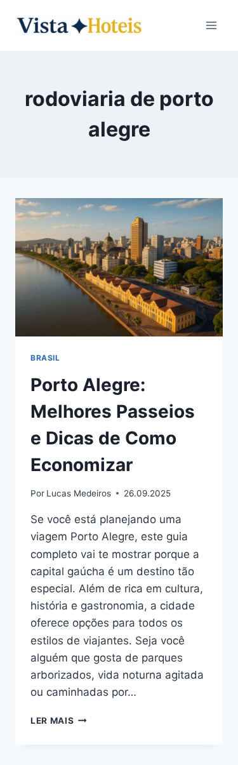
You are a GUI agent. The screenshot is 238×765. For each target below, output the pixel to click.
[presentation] (119, 267)
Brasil (45, 358)
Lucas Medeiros (78, 493)
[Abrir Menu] (211, 25)
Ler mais (58, 720)
